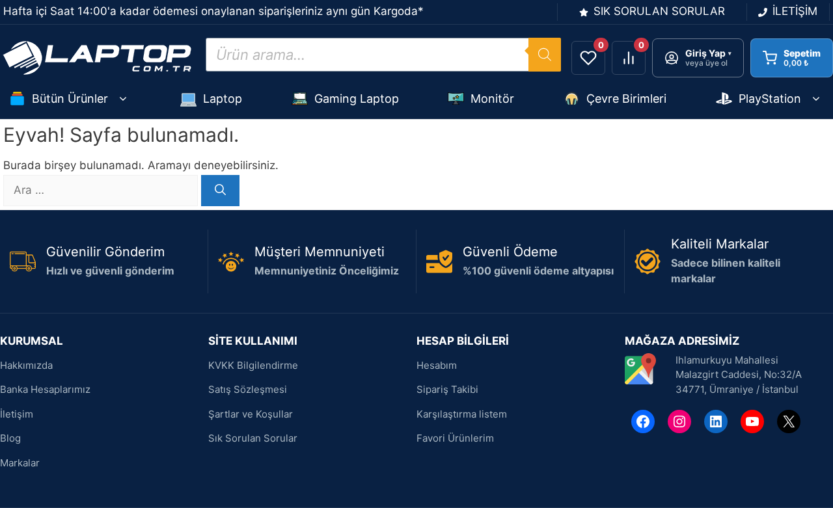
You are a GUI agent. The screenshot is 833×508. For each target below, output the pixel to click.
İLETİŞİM (794, 11)
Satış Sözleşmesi (247, 389)
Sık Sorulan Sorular (252, 438)
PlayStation (770, 98)
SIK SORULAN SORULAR (659, 11)
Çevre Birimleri (626, 98)
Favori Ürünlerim (455, 438)
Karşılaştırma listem (461, 414)
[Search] (544, 55)
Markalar (20, 463)
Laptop (222, 98)
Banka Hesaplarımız (45, 389)
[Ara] (220, 190)
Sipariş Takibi (447, 389)
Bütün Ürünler (70, 98)
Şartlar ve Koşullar (250, 414)
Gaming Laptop (356, 98)
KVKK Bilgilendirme (253, 365)
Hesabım (436, 365)
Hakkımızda (26, 365)
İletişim (16, 414)
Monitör (492, 98)
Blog (10, 438)
